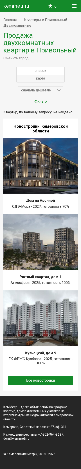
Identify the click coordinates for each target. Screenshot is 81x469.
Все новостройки (40, 380)
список (40, 71)
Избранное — (55, 6)
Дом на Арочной (40, 200)
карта (40, 78)
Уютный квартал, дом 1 (40, 277)
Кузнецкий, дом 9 (40, 353)
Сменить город (16, 58)
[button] (40, 90)
